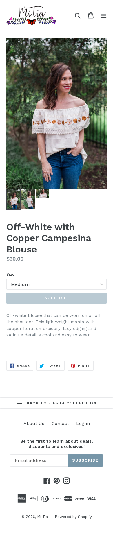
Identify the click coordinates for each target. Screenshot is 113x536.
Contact (60, 423)
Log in (83, 423)
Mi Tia (43, 517)
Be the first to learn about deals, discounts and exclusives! (56, 444)
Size (10, 274)
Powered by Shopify (73, 517)
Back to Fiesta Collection (60, 403)
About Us (33, 423)
